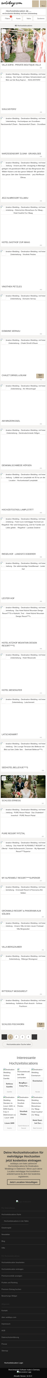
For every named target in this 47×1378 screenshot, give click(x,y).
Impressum (6, 1324)
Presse (4, 1344)
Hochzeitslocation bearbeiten (13, 1262)
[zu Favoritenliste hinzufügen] (3, 31)
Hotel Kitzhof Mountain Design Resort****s (19, 644)
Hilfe (3, 1248)
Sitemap (5, 1351)
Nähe (28, 18)
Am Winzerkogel (11, 421)
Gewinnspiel (6, 1228)
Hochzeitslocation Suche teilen (18, 1044)
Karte (18, 18)
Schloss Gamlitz (9, 1085)
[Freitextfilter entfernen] (35, 3)
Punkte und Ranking (10, 1283)
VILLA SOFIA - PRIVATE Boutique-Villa (21, 65)
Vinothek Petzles (12, 287)
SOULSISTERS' (9, 109)
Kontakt (5, 1310)
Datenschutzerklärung (10, 1337)
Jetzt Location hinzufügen (23, 1182)
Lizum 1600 (9, 1123)
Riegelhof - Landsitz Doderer (19, 554)
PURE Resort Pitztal (13, 833)
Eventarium (37, 1081)
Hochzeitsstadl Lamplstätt (18, 510)
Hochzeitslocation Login (13, 1363)
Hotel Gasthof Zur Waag (16, 242)
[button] (4, 1037)
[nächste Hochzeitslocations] (34, 1037)
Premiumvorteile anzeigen (12, 1276)
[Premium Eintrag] (42, 1058)
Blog (3, 1241)
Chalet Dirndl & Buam (14, 375)
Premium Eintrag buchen (11, 1289)
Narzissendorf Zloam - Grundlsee (21, 154)
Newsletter (6, 1234)
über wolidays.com (9, 1317)
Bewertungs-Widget (9, 1296)
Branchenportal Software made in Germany (20, 1371)
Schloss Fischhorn (13, 1024)
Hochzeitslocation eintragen (12, 1269)
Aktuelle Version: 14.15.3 (23, 1376)
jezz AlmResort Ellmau (15, 198)
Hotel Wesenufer (12, 690)
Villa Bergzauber (12, 947)
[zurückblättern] (7, 45)
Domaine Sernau (11, 331)
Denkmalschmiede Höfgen (17, 465)
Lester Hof (8, 598)
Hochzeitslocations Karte (11, 1214)
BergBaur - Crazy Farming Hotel (23, 1085)
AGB (3, 1331)
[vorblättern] (39, 45)
